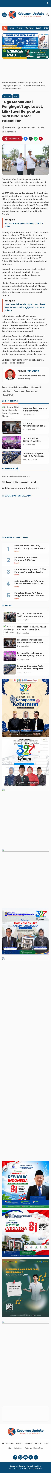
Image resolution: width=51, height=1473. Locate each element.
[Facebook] (15, 1457)
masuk (16, 488)
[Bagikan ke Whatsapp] (36, 139)
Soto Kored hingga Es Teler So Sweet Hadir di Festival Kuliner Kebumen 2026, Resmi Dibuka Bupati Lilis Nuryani (29, 585)
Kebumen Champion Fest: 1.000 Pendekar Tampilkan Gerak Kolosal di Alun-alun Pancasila (30, 572)
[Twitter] (30, 1457)
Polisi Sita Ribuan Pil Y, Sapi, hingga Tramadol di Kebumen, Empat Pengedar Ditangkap (29, 596)
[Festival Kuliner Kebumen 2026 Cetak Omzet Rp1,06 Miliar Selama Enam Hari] (10, 617)
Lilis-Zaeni (7, 391)
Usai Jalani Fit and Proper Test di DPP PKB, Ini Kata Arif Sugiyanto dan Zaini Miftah (25, 307)
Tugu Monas (31, 391)
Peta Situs (18, 1448)
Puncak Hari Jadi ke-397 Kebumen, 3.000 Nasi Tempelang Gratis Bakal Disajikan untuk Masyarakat (28, 561)
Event (38, 28)
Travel (19, 28)
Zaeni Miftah (8, 395)
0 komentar (10, 131)
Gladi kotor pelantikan (18, 387)
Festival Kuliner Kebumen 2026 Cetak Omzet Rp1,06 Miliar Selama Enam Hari (30, 616)
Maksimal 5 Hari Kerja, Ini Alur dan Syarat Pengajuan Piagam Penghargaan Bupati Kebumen (31, 630)
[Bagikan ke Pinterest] (41, 139)
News (11, 28)
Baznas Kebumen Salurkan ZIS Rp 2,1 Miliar (24, 225)
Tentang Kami (8, 1443)
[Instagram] (20, 1457)
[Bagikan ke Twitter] (31, 139)
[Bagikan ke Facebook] (26, 139)
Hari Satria (33, 370)
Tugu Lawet (19, 391)
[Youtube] (25, 1457)
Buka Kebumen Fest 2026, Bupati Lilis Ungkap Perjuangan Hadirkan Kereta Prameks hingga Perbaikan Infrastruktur (29, 549)
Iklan (10, 1448)
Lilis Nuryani (36, 387)
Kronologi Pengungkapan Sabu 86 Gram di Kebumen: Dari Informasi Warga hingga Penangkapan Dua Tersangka (32, 644)
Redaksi (19, 1443)
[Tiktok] (36, 1457)
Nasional (7, 96)
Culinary (29, 28)
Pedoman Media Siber (34, 1448)
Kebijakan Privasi (42, 1443)
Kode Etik (29, 1443)
